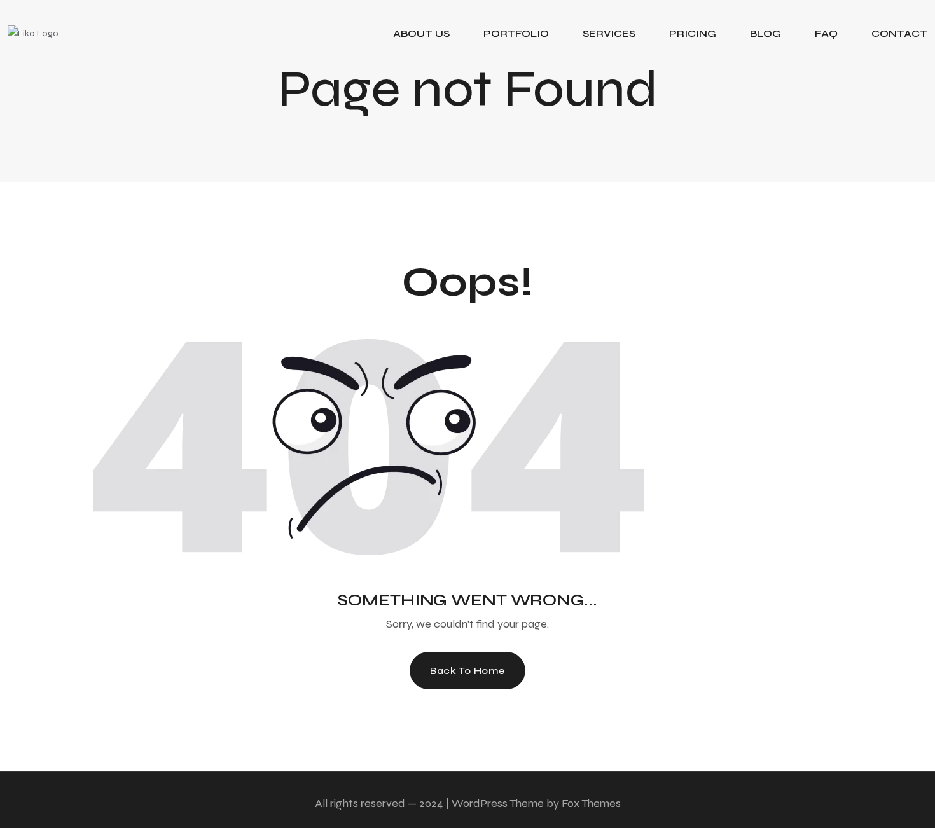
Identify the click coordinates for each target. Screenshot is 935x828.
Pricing (692, 33)
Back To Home (467, 671)
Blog (765, 33)
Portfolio (516, 33)
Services (609, 33)
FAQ (826, 33)
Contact (899, 33)
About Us (421, 33)
